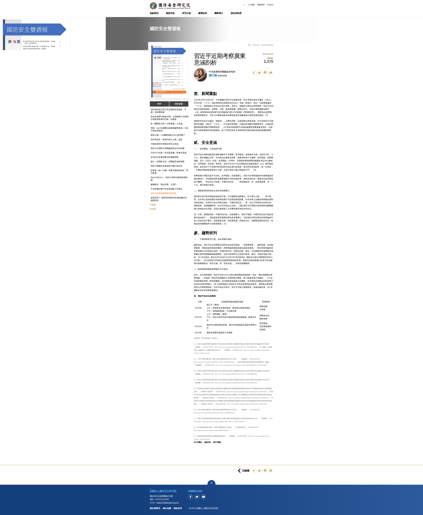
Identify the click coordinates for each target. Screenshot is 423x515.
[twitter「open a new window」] (259, 72)
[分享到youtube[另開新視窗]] (203, 496)
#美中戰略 (217, 442)
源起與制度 (236, 13)
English (270, 5)
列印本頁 (179, 104)
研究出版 (186, 13)
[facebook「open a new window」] (253, 72)
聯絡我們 (260, 5)
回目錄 (153, 209)
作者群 (153, 205)
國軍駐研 (202, 13)
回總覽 (246, 470)
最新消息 (170, 13)
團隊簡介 (218, 13)
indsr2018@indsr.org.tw (167, 502)
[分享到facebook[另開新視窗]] (190, 496)
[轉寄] (270, 72)
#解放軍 (207, 442)
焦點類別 (154, 13)
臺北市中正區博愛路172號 (161, 496)
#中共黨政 (198, 442)
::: (244, 5)
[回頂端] (212, 484)
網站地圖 (167, 508)
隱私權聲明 (155, 508)
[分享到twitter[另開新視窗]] (196, 496)
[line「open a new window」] (265, 72)
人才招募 (251, 5)
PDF (159, 104)
